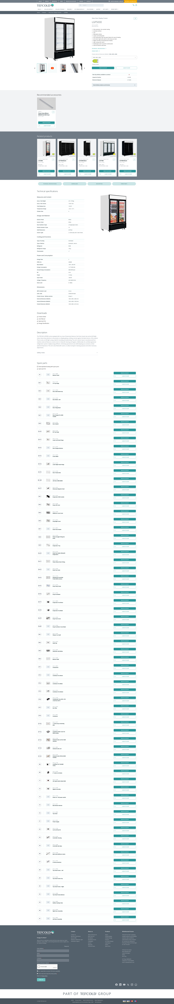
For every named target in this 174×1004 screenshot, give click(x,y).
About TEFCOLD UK (92, 934)
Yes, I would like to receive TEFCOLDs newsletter (49, 971)
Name (38, 953)
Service (89, 943)
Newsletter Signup (75, 941)
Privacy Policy (44, 976)
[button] (135, 85)
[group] (41, 68)
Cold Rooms (90, 9)
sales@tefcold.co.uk (129, 962)
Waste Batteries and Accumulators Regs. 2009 (82, 1002)
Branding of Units (92, 939)
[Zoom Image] (59, 39)
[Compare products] (53, 112)
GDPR (72, 1000)
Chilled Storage (59, 9)
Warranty (90, 944)
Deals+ (39, 9)
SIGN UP (41, 979)
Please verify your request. (43, 963)
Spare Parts (114, 9)
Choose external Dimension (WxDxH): (104, 54)
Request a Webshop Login (77, 939)
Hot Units (105, 9)
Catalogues (90, 941)
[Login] (136, 5)
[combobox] (113, 57)
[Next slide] (84, 68)
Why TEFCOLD (91, 936)
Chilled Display (48, 9)
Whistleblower (98, 1002)
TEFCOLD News (91, 946)
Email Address (40, 948)
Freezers (69, 9)
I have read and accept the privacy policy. (48, 973)
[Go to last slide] (35, 68)
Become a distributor (130, 1)
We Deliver (90, 938)
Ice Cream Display (79, 9)
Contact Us (73, 934)
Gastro (98, 9)
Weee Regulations (99, 1000)
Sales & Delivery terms (88, 1000)
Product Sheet (95, 64)
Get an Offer (74, 938)
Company (39, 958)
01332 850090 (130, 960)
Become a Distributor (76, 936)
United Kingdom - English (117, 1)
